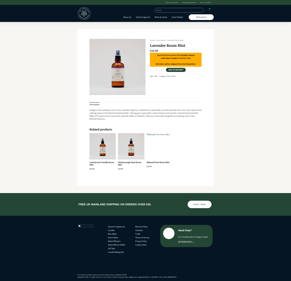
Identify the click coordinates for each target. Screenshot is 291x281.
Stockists (139, 230)
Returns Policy (141, 226)
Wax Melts (112, 234)
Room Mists (161, 40)
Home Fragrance (143, 17)
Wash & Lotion (161, 17)
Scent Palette (177, 17)
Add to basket (175, 70)
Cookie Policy (141, 245)
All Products (201, 17)
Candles (111, 230)
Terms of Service (142, 237)
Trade (137, 234)
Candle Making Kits (116, 252)
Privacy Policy (141, 241)
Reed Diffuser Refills (116, 245)
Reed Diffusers (114, 241)
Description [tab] (94, 105)
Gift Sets (111, 248)
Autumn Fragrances (116, 226)
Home (152, 40)
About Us (127, 17)
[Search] (201, 10)
